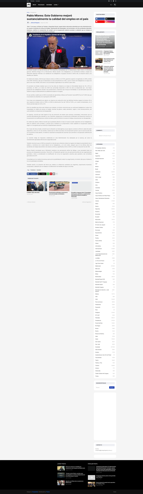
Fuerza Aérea (105, 240)
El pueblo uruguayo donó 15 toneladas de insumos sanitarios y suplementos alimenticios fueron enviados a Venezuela (81, 194)
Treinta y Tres (105, 362)
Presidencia (33, 12)
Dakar (105, 203)
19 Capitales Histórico (105, 148)
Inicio (28, 1)
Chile (105, 179)
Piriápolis (105, 312)
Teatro (105, 360)
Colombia (105, 187)
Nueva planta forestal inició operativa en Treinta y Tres (109, 60)
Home (114, 491)
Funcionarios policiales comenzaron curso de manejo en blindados (58, 193)
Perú (105, 309)
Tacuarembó (105, 357)
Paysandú (105, 307)
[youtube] (113, 1)
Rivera (105, 328)
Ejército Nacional (105, 222)
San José (105, 344)
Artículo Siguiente (86, 202)
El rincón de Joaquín (105, 224)
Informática (105, 246)
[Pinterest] (51, 174)
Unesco (105, 368)
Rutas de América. (105, 333)
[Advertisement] (105, 102)
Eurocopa (105, 230)
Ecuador (105, 216)
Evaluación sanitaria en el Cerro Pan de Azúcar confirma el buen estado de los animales (109, 69)
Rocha (105, 331)
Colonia (105, 190)
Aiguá (105, 153)
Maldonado (105, 266)
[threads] (115, 1)
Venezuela (105, 370)
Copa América (105, 193)
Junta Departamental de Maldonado (104, 254)
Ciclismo (105, 182)
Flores (105, 235)
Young (105, 376)
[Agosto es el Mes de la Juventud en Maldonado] (61, 482)
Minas (105, 274)
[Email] (54, 174)
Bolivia (105, 166)
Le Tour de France (105, 260)
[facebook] (100, 18)
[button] (111, 5)
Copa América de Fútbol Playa (105, 195)
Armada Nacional (105, 158)
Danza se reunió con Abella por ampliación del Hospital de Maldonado (75, 467)
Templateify (35, 491)
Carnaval (105, 174)
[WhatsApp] (48, 174)
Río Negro (105, 325)
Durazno (105, 211)
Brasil (105, 169)
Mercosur (105, 268)
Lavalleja (105, 258)
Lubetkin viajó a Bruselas (33, 192)
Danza (105, 206)
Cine (105, 185)
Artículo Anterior (31, 202)
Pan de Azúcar (105, 302)
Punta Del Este (105, 323)
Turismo (105, 365)
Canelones (105, 171)
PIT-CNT (105, 315)
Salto (105, 336)
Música (105, 294)
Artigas (105, 161)
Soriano (105, 352)
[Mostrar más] (56, 174)
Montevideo (105, 276)
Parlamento (105, 304)
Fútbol (105, 243)
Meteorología (105, 271)
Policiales (32, 1)
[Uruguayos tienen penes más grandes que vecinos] (99, 52)
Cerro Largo (105, 177)
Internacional (105, 248)
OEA (105, 296)
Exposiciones (105, 232)
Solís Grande (105, 349)
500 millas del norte (105, 150)
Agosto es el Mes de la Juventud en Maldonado (74, 481)
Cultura (105, 201)
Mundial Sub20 (105, 284)
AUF (105, 163)
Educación (105, 219)
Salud (105, 339)
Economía (105, 214)
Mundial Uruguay (105, 287)
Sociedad (38, 1)
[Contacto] (110, 24)
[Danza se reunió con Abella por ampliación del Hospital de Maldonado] (61, 468)
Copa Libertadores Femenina (105, 198)
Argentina (105, 155)
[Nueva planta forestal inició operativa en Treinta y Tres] (99, 60)
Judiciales (105, 251)
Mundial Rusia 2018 (105, 279)
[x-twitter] (111, 1)
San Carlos (105, 341)
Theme (48, 491)
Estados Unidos (105, 227)
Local (55, 4)
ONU (105, 299)
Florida (105, 238)
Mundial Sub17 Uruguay (105, 282)
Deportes (105, 208)
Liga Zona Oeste (105, 263)
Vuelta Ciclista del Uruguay (105, 373)
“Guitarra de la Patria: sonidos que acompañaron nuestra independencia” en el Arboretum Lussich (75, 475)
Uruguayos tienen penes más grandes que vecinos (109, 52)
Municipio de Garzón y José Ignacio (104, 290)
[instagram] (110, 21)
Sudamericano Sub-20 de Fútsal (105, 355)
